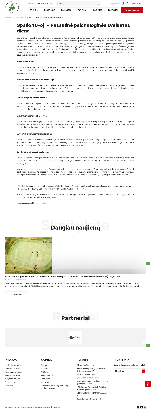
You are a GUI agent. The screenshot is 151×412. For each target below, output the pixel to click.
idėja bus (57, 407)
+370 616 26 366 (45, 4)
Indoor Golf (49, 10)
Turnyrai (82, 10)
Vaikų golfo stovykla (12, 379)
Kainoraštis (9, 386)
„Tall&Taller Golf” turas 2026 (88, 378)
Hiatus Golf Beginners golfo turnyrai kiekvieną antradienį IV (91, 370)
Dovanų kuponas (132, 10)
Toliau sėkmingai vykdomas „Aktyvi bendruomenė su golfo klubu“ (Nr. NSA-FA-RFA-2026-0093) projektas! (62, 276)
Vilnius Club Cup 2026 (85, 365)
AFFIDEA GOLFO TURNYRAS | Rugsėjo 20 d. (92, 394)
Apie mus (34, 10)
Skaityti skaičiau (16, 295)
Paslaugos (66, 10)
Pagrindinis (8, 17)
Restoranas (45, 379)
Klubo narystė (10, 382)
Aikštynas (45, 372)
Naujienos (97, 10)
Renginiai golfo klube (12, 375)
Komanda (44, 369)
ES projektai (114, 4)
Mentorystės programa (13, 372)
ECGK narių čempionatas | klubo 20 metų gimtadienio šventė (92, 382)
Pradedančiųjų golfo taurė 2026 (89, 399)
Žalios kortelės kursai (13, 369)
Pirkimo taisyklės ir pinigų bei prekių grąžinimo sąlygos (54, 387)
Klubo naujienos (19, 17)
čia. (45, 203)
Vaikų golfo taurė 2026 (86, 375)
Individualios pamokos (13, 365)
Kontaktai (113, 10)
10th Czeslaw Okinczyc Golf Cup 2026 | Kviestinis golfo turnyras (92, 388)
